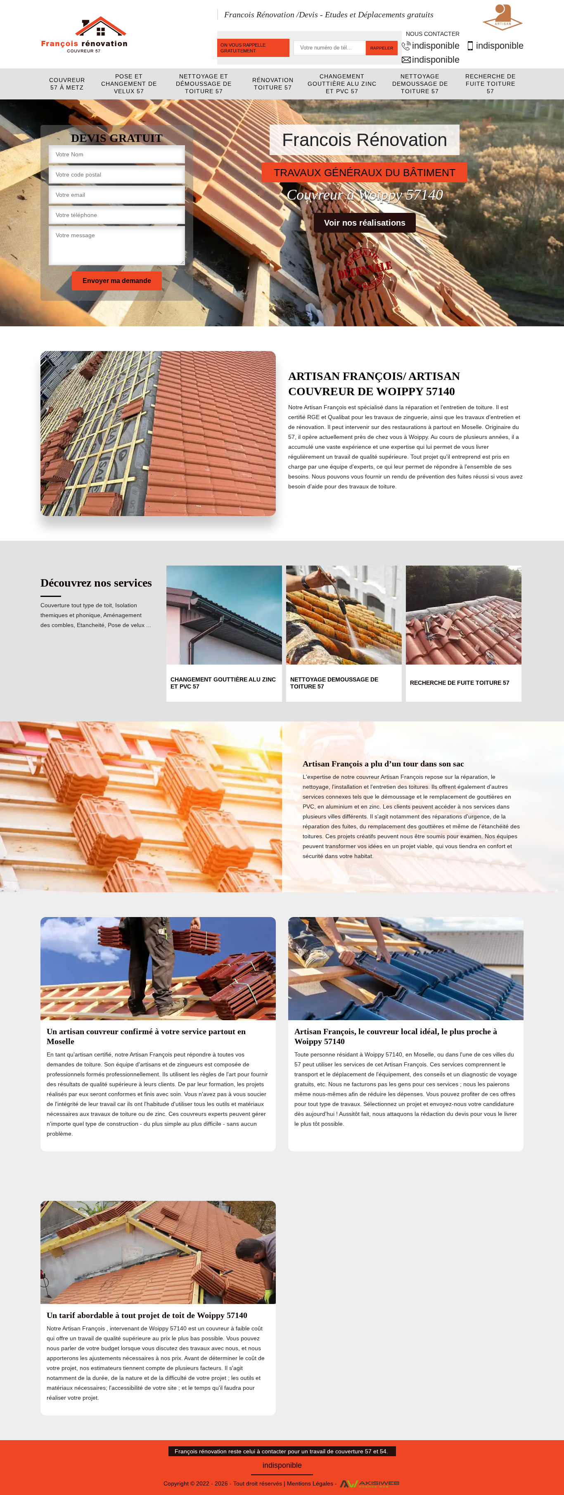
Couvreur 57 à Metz (67, 84)
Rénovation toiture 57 (273, 84)
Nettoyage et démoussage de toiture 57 (204, 83)
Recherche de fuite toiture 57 (490, 83)
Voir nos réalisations (364, 222)
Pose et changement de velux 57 (129, 83)
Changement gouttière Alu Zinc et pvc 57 (342, 83)
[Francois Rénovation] (83, 34)
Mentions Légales (310, 1483)
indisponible (436, 46)
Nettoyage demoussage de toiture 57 (420, 83)
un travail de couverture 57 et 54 (343, 1451)
